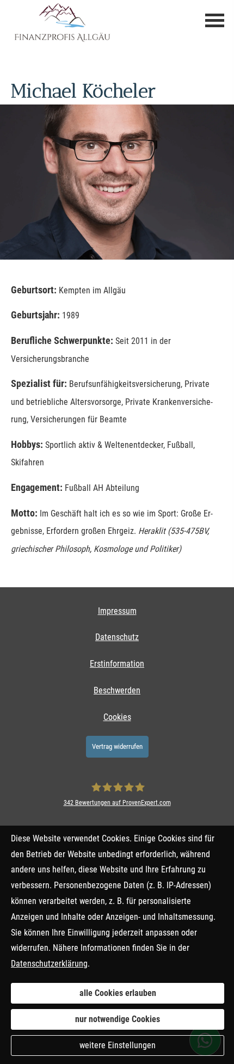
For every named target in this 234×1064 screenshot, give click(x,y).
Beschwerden (117, 690)
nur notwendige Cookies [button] (117, 1019)
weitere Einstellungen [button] (117, 1045)
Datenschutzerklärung (49, 963)
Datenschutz (117, 637)
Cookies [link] (117, 717)
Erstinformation (117, 664)
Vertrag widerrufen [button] (117, 746)
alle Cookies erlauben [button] (117, 993)
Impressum (117, 611)
